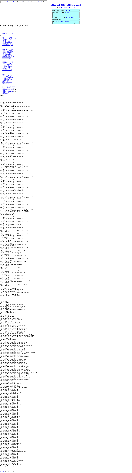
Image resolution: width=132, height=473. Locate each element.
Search (45, 1)
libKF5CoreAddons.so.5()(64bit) (7, 47)
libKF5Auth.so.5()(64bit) (6, 41)
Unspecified (57, 15)
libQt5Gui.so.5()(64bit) (6, 68)
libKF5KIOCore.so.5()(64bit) (7, 52)
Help (42, 1)
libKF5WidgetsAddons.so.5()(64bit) (8, 61)
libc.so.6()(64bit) (5, 81)
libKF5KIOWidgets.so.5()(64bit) (7, 54)
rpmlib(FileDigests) (5, 90)
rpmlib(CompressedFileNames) (7, 89)
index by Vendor (20, 1)
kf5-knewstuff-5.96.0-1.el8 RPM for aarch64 (66, 5)
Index (2, 1)
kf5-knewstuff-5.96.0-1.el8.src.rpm (71, 17)
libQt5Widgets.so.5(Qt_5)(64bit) (7, 77)
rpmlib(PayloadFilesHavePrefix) (7, 91)
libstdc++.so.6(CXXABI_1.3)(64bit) (8, 85)
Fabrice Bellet (2, 471)
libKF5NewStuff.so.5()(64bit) (7, 31)
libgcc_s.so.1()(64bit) (5, 83)
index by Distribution (13, 1)
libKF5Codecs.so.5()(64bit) (6, 43)
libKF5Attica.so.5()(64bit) (6, 40)
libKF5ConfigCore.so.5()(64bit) (7, 45)
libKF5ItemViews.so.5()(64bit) (7, 50)
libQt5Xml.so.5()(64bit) (6, 78)
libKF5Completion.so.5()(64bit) (7, 44)
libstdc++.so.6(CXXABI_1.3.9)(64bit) (8, 86)
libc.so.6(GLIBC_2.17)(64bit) (7, 82)
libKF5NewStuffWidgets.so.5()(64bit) (8, 33)
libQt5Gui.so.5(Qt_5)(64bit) (7, 69)
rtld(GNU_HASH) (5, 93)
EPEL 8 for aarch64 (64, 7)
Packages (71, 7)
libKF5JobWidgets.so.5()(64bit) (7, 51)
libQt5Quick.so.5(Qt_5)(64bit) (7, 75)
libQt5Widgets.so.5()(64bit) (6, 76)
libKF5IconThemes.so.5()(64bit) (7, 49)
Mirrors (39, 1)
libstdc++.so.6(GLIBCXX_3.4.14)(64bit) (9, 88)
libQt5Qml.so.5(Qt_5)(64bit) (7, 72)
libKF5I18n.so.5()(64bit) (6, 48)
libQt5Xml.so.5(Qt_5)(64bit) (7, 79)
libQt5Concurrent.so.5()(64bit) (7, 64)
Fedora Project (68, 10)
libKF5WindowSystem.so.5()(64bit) (8, 62)
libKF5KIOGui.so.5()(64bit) (7, 53)
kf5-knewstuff (4, 30)
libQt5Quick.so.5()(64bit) (6, 74)
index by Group (6, 1)
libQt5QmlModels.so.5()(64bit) (7, 73)
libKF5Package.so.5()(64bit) (7, 57)
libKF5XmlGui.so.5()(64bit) (7, 63)
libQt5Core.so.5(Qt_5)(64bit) (7, 66)
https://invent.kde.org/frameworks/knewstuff (61, 21)
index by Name (34, 1)
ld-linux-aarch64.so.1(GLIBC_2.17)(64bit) (9, 38)
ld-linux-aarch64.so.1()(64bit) (7, 37)
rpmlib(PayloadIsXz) (5, 92)
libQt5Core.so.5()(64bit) (6, 65)
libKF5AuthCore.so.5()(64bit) (7, 42)
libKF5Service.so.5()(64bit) (6, 58)
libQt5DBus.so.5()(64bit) (6, 67)
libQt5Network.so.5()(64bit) (7, 70)
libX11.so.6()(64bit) (5, 80)
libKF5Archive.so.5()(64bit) (7, 39)
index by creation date (27, 1)
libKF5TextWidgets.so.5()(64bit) (7, 60)
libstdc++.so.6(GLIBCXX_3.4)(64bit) (8, 87)
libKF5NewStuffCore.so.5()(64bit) (8, 32)
